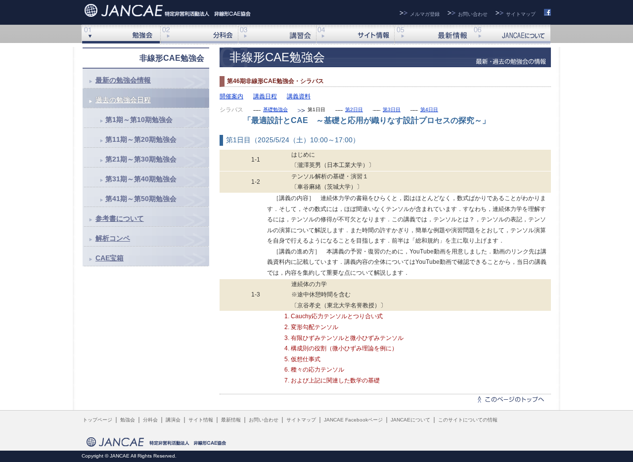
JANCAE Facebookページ (353, 419)
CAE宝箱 (109, 258)
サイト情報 (355, 34)
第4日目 (429, 109)
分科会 (199, 34)
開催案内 (231, 96)
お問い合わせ (473, 14)
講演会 (277, 34)
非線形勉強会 (121, 34)
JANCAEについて (511, 34)
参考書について (119, 218)
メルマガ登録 (425, 14)
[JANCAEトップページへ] (169, 9)
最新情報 (433, 34)
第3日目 (392, 109)
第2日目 (354, 109)
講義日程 (265, 96)
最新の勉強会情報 (123, 80)
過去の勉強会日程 (123, 100)
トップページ (97, 419)
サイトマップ (521, 14)
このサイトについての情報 (467, 419)
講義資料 (299, 96)
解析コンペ (112, 238)
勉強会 (127, 419)
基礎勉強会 (275, 109)
